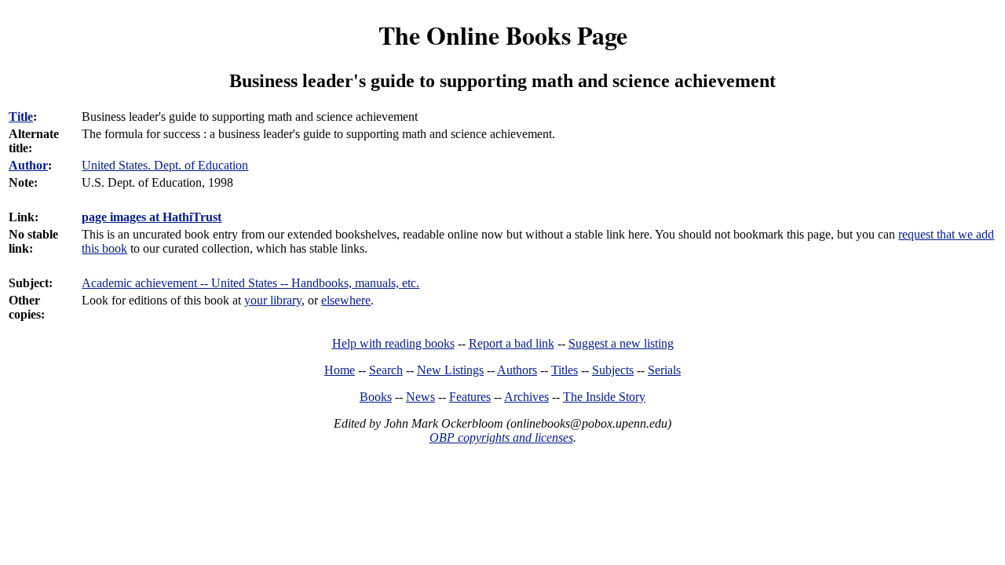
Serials (664, 370)
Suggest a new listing (621, 343)
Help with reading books (393, 343)
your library (273, 300)
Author (28, 165)
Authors (517, 370)
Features (470, 396)
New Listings (450, 370)
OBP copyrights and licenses (501, 437)
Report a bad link (511, 343)
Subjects (613, 370)
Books (376, 396)
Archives (526, 396)
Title (21, 116)
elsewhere (346, 300)
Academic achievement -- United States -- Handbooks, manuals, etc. (250, 283)
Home (339, 370)
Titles (564, 370)
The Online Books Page (502, 34)
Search (386, 370)
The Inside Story (604, 396)
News (420, 396)
